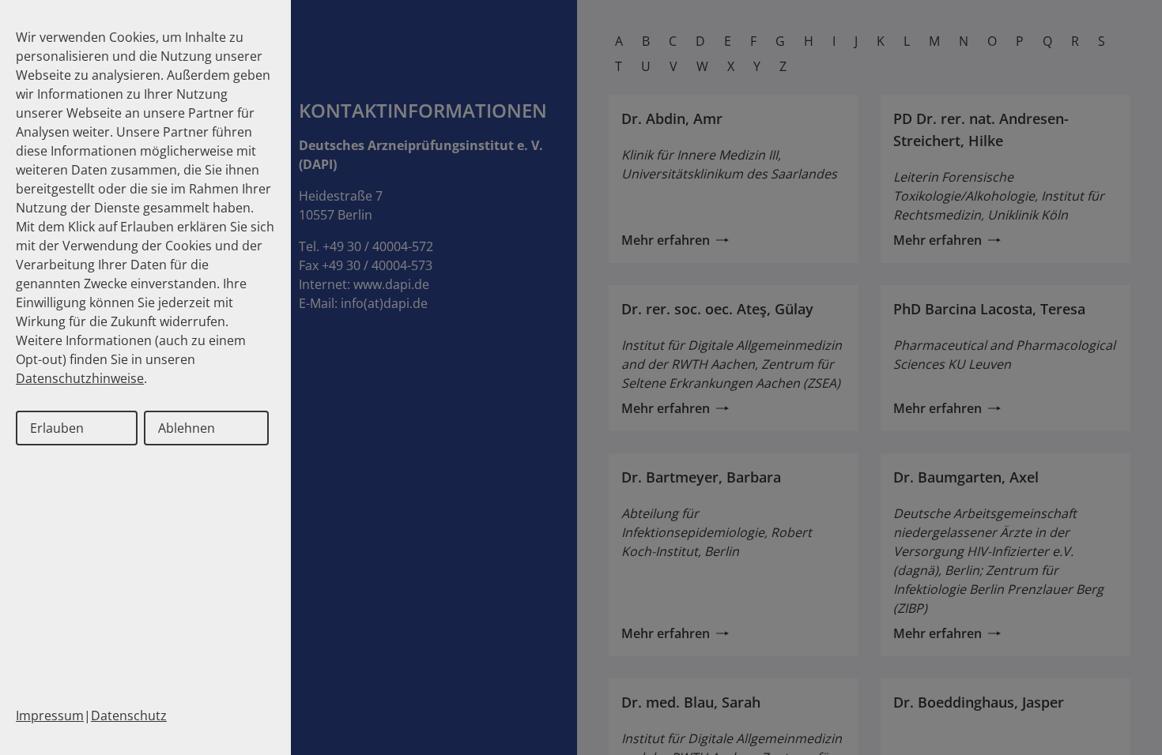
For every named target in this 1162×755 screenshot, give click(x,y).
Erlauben (57, 428)
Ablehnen (186, 428)
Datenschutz (129, 715)
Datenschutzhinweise (80, 378)
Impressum (50, 715)
